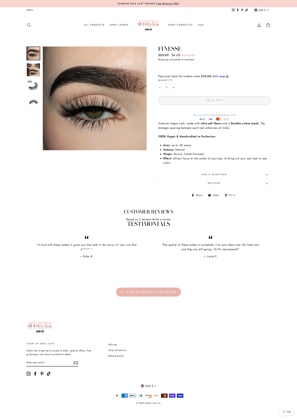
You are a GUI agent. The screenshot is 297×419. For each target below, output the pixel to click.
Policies (112, 344)
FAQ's (29, 10)
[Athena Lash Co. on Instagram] (28, 374)
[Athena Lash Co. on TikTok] (49, 374)
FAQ (201, 24)
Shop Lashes (119, 24)
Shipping (163, 59)
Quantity (165, 80)
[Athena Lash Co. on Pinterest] (42, 374)
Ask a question (214, 174)
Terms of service (117, 350)
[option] (95, 98)
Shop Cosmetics (180, 24)
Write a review (161, 219)
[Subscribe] (76, 362)
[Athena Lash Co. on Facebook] (35, 374)
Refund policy (116, 356)
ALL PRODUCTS (94, 24)
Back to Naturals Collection (151, 291)
